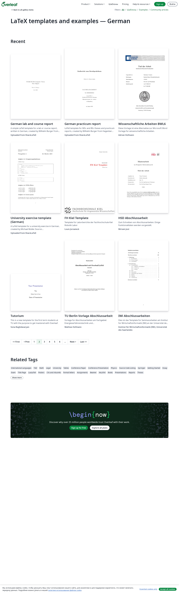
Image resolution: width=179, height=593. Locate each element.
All (123, 9)
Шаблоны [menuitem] (113, 4)
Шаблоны (131, 9)
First (16, 341)
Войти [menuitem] (172, 4)
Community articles (159, 9)
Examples (143, 9)
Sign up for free (78, 427)
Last (83, 341)
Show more (17, 377)
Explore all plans (100, 427)
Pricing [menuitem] (125, 4)
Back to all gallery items (22, 10)
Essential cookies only (148, 589)
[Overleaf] (9, 4)
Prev (27, 341)
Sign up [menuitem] (159, 4)
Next (73, 341)
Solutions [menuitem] (98, 4)
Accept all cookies (167, 589)
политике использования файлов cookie (64, 590)
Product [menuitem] (85, 4)
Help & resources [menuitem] (141, 4)
